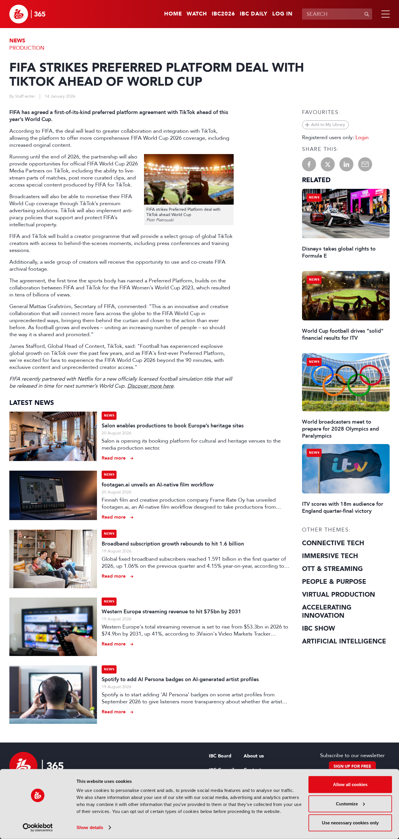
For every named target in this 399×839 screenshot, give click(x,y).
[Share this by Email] (365, 164)
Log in (282, 14)
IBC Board (220, 756)
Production (26, 47)
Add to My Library (328, 124)
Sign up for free (352, 766)
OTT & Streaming (332, 568)
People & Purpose (334, 581)
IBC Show (318, 628)
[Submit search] (366, 14)
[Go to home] (27, 14)
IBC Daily (254, 14)
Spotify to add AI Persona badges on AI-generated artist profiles (180, 679)
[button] (384, 14)
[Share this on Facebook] (309, 164)
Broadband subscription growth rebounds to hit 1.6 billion (173, 543)
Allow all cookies (350, 784)
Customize (347, 803)
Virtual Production (338, 594)
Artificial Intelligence (344, 641)
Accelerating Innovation (326, 611)
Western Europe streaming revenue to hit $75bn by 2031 (171, 611)
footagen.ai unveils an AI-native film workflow (158, 484)
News (17, 40)
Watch (197, 14)
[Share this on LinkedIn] (346, 164)
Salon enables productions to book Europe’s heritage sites (173, 425)
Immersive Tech (330, 556)
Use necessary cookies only (350, 822)
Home (173, 14)
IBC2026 (223, 14)
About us (254, 756)
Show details (90, 827)
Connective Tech (333, 543)
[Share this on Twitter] (328, 164)
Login (362, 137)
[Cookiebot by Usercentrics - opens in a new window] (37, 827)
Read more (114, 458)
